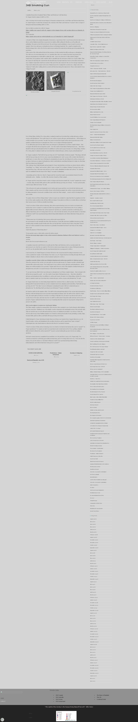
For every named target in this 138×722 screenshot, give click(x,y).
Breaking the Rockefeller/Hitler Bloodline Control (101, 101)
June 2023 (92, 618)
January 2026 (93, 537)
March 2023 (92, 626)
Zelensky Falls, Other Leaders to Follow (98, 215)
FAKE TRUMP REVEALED (95, 301)
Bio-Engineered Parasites (95, 415)
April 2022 (92, 655)
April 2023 (92, 623)
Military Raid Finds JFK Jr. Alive (96, 112)
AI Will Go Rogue (93, 322)
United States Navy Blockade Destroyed (98, 104)
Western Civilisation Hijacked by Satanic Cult (99, 166)
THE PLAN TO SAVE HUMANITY (97, 490)
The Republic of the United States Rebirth (98, 384)
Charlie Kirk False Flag (95, 261)
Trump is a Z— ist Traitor (95, 230)
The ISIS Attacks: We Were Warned (97, 391)
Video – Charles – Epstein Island (97, 277)
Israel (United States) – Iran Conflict (98, 314)
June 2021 (92, 681)
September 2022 (93, 641)
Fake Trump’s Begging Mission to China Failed (100, 88)
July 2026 (92, 521)
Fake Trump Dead (94, 129)
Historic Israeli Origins (95, 306)
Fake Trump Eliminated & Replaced (97, 119)
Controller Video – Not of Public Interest (99, 44)
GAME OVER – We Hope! (95, 428)
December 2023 (93, 602)
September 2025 (93, 547)
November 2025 (93, 542)
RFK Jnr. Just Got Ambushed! (96, 369)
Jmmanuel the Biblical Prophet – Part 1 (98, 227)
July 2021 (92, 678)
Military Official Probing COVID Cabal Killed (99, 371)
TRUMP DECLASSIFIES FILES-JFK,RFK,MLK (99, 381)
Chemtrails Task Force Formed (97, 354)
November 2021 (93, 668)
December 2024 (93, 571)
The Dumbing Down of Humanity (97, 389)
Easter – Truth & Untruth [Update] (97, 134)
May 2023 (92, 621)
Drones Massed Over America (96, 394)
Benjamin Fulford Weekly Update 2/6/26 (98, 173)
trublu (29, 10)
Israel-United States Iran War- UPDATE (98, 152)
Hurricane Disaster (94, 404)
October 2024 (93, 576)
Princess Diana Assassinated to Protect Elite (99, 163)
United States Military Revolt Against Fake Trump (100, 142)
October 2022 (93, 639)
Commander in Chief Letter (96, 503)
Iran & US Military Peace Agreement (98, 117)
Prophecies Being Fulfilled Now (96, 399)
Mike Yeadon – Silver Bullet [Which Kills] (98, 397)
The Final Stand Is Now (95, 412)
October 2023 (93, 607)
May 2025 (92, 558)
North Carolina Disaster (95, 402)
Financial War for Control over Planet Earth (99, 13)
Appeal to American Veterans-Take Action (99, 132)
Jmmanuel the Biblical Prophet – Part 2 (98, 171)
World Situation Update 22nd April (97, 349)
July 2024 (92, 584)
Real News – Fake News (95, 378)
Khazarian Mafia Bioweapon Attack (97, 93)
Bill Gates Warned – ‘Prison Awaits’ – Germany (100, 336)
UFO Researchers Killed (95, 109)
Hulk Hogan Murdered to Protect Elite (98, 264)
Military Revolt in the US (95, 139)
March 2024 (92, 594)
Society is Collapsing (76, 353)
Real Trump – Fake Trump (95, 240)
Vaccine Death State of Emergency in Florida (99, 341)
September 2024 (93, 579)
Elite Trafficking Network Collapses (97, 344)
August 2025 (92, 550)
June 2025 (92, 555)
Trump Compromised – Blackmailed (98, 245)
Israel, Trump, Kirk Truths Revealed (97, 251)
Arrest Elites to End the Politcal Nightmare (99, 158)
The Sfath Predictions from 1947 (97, 309)
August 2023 (92, 613)
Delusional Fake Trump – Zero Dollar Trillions (100, 188)
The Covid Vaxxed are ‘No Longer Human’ (99, 346)
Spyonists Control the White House (97, 235)
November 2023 (93, 605)
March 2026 (92, 532)
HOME (2, 698)
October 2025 (93, 545)
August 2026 (92, 519)
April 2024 (92, 592)
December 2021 (93, 665)
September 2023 (93, 610)
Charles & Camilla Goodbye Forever (98, 271)
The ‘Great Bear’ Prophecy (96, 437)
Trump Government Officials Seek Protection (100, 32)
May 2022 (92, 652)
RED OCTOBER (93, 407)
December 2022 (93, 634)
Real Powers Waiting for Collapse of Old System (100, 20)
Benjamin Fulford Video (95, 168)
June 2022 (92, 649)
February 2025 (93, 566)
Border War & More (94, 511)
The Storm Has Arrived (95, 466)
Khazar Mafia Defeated (95, 114)
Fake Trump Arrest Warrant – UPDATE (98, 96)
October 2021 (93, 670)
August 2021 (92, 675)
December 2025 (93, 539)
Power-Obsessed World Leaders (97, 386)
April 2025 (92, 560)
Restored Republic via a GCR (35, 360)
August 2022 (92, 644)
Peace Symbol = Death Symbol (96, 448)
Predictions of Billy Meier (95, 288)
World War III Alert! (94, 469)
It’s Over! (92, 498)
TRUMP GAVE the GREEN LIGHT (97, 410)
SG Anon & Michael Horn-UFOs (97, 495)
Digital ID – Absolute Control (96, 198)
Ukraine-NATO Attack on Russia (97, 317)
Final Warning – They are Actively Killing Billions (100, 291)
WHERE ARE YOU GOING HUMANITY (98, 280)
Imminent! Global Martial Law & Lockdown (99, 464)
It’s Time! (92, 487)
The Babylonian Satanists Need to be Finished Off (100, 179)
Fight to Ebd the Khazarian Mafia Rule (98, 73)
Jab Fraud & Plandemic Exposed (97, 431)
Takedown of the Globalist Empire (97, 338)
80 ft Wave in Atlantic (94, 474)
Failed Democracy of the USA (96, 456)
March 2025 (92, 563)
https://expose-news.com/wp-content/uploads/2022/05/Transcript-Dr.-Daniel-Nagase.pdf (50, 36)
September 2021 (93, 673)
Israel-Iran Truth (94, 458)
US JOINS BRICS (93, 477)
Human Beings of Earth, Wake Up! (97, 106)
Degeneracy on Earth (94, 319)
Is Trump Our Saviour (94, 283)
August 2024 (92, 581)
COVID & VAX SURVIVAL (36, 353)
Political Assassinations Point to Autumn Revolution (101, 34)
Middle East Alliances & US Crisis (97, 49)
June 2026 (92, 524)
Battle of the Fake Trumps (95, 85)
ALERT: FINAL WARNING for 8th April (98, 479)
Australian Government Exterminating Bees (99, 443)
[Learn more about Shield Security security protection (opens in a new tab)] (2, 719)
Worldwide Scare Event (95, 492)
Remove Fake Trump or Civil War (97, 191)
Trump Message (93, 500)
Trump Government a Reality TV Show (98, 155)
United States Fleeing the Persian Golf (98, 29)
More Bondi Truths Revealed (96, 200)
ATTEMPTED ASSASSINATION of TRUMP (99, 423)
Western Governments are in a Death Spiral (99, 176)
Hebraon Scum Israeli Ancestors (97, 218)
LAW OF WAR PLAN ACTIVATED (97, 440)
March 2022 (92, 657)
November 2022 (93, 636)
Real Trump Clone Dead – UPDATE (97, 366)
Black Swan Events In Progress (96, 461)
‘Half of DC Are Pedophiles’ (96, 232)
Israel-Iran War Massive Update (97, 145)
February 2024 (93, 597)
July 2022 (92, 647)
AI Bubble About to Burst (95, 41)
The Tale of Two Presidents (96, 451)
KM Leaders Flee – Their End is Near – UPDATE (100, 71)
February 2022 (93, 660)
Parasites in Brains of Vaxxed (96, 285)
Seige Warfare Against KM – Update (97, 46)
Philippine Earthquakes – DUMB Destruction (99, 248)
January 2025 (93, 568)
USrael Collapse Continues (95, 243)
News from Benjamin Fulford (96, 205)
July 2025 (92, 553)
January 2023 (93, 631)
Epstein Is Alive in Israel (95, 298)
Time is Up (92, 505)
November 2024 (93, 573)
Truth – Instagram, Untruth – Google (98, 68)
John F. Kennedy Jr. (94, 485)
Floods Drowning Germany (96, 445)
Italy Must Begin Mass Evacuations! (97, 420)
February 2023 (93, 628)
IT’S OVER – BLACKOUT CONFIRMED (98, 471)
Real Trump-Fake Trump (95, 296)
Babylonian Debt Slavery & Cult (97, 99)
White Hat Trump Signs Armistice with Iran (99, 60)
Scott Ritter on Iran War (95, 150)
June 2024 (92, 587)
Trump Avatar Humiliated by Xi (96, 91)
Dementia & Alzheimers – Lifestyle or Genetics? (100, 160)
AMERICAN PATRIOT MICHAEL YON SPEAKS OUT (101, 238)
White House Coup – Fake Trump (97, 304)
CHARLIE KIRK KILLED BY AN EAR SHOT (99, 256)
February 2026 (93, 534)
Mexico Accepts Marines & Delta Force (98, 364)
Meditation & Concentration (96, 508)
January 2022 (93, 662)
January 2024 (93, 600)
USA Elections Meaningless (96, 80)
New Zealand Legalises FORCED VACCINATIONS (100, 418)
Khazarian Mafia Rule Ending (96, 137)
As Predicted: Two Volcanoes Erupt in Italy (99, 425)
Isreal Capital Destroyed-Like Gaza (97, 147)
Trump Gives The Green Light (96, 351)
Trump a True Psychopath (95, 122)
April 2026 (92, 529)
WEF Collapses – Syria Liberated (97, 333)
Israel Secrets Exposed (95, 311)
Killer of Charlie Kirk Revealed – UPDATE (98, 258)
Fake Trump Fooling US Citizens (97, 181)
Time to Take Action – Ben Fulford (97, 224)
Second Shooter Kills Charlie (96, 253)
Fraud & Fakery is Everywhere (96, 63)
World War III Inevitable (95, 357)
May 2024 (92, 589)
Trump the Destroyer (94, 65)
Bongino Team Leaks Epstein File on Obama (99, 293)
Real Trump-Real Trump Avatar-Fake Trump (99, 212)
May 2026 (92, 526)
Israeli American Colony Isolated (97, 83)
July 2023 (92, 615)
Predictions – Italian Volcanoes (56, 353)
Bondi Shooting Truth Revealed (96, 203)
